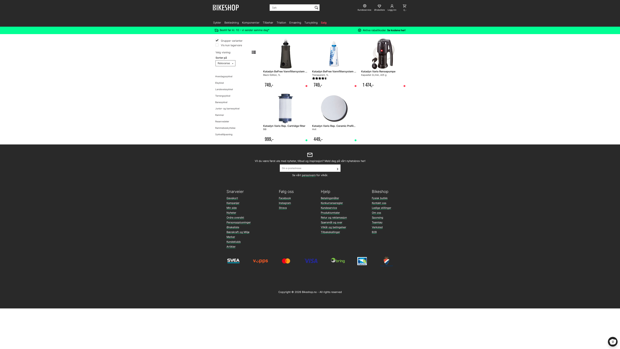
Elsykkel (219, 82)
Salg (324, 22)
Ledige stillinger (381, 207)
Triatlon (281, 22)
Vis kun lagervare (231, 45)
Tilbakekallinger (330, 232)
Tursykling (311, 22)
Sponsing (377, 217)
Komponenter (250, 22)
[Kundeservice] (365, 6)
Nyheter (231, 212)
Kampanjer (233, 203)
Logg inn (392, 10)
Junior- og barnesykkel (227, 108)
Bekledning (231, 22)
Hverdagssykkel (223, 76)
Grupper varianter (231, 40)
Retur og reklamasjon (334, 217)
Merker (231, 236)
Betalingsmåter (330, 198)
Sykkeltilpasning (223, 134)
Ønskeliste (233, 227)
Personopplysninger (239, 222)
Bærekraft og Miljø (238, 232)
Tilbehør (268, 22)
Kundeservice (329, 207)
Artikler (231, 246)
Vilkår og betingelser (333, 227)
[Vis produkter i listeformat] (253, 52)
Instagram (285, 203)
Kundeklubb (234, 241)
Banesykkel (221, 102)
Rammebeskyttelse (225, 128)
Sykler (217, 22)
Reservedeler (222, 121)
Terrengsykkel (222, 95)
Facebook (285, 198)
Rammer (219, 115)
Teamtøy (377, 222)
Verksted (377, 227)
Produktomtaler (330, 212)
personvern (309, 175)
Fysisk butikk (380, 198)
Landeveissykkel (224, 89)
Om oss (376, 212)
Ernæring (295, 22)
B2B (374, 232)
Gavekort (232, 198)
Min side (232, 207)
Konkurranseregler (332, 203)
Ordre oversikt (235, 217)
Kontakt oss (379, 203)
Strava (283, 207)
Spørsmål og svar (331, 222)
